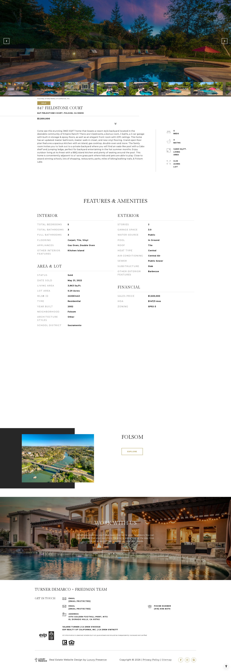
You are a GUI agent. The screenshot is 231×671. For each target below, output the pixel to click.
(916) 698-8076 (162, 609)
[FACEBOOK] (180, 659)
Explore (132, 451)
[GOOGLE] (193, 659)
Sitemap (167, 659)
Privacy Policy (151, 659)
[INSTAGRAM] (187, 659)
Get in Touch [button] (115, 554)
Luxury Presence (97, 659)
